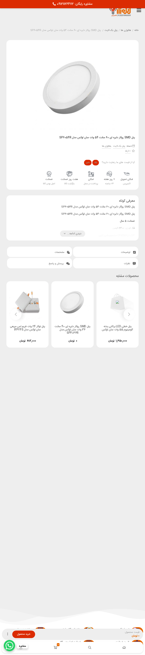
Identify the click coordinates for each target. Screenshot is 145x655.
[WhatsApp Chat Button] (9, 645)
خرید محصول (23, 634)
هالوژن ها (126, 30)
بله (95, 162)
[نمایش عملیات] (7, 634)
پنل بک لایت (111, 30)
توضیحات (126, 252)
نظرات (127, 264)
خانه (136, 30)
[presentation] (129, 314)
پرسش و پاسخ (56, 264)
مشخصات (60, 252)
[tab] (105, 252)
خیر (88, 162)
